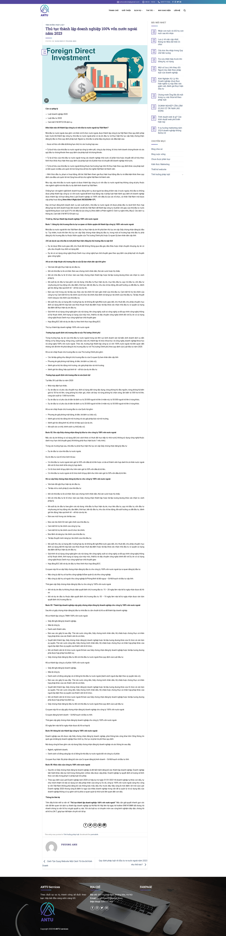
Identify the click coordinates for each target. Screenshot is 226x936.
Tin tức (149, 10)
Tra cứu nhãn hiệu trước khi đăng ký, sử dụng (170, 60)
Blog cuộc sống (158, 154)
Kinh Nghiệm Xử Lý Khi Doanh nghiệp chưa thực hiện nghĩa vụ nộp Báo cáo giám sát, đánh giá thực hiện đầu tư (170, 83)
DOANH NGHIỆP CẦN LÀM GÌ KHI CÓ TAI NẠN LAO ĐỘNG (170, 108)
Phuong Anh (71, 41)
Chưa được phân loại (160, 159)
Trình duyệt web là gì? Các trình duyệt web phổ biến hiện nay (170, 119)
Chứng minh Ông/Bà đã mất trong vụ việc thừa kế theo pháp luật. (170, 97)
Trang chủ (113, 10)
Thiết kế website (158, 169)
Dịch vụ (137, 10)
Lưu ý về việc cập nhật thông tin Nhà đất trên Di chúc (169, 42)
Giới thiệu (126, 10)
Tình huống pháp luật (55, 25)
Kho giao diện (164, 10)
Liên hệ (177, 10)
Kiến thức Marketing (160, 164)
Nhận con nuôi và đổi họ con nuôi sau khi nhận (170, 32)
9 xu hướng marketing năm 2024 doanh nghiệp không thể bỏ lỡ (170, 130)
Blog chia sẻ (156, 149)
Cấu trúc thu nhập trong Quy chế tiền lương (170, 51)
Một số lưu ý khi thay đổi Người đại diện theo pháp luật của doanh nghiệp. (169, 70)
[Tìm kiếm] (185, 10)
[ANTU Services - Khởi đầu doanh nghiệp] (45, 10)
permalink (94, 834)
